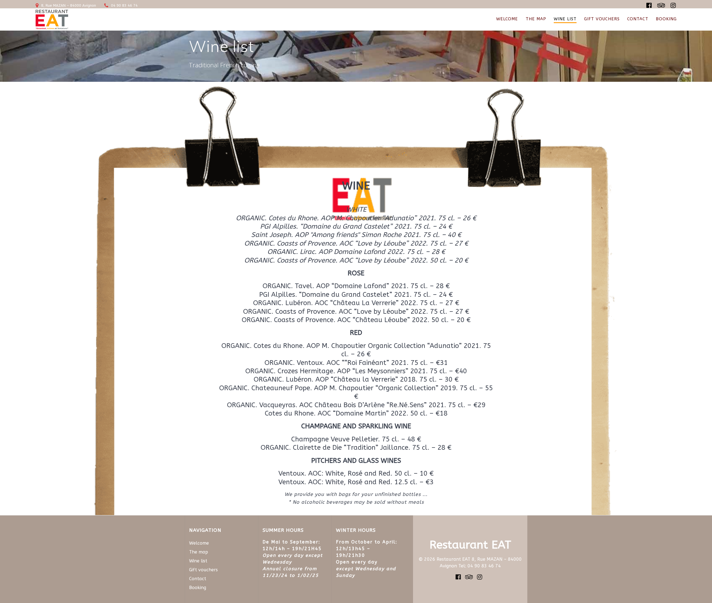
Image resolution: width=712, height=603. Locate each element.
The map (536, 18)
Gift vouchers (602, 18)
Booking (666, 18)
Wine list (565, 18)
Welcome (507, 18)
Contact (637, 18)
